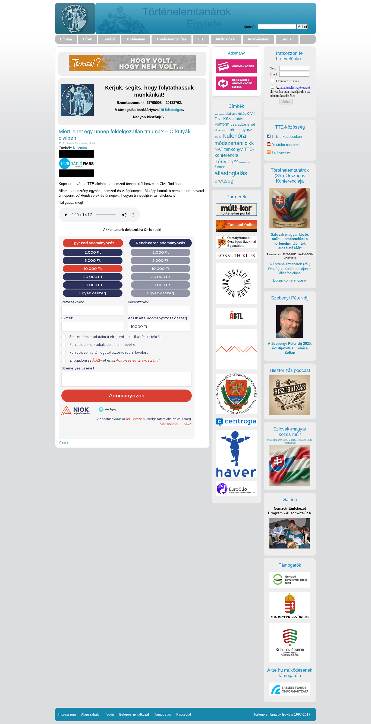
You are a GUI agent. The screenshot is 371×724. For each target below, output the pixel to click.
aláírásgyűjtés (235, 114)
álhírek (220, 167)
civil (251, 113)
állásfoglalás (231, 173)
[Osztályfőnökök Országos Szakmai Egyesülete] (236, 247)
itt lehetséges (172, 110)
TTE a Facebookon (286, 137)
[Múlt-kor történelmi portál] (236, 214)
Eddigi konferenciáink (290, 280)
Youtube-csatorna (285, 145)
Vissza (63, 442)
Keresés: (250, 26)
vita (248, 162)
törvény (242, 162)
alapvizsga (219, 114)
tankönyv (233, 149)
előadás (220, 130)
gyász (246, 129)
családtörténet (243, 124)
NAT (219, 149)
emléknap (233, 130)
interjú (218, 137)
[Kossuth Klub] (236, 258)
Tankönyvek (281, 152)
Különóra (80, 148)
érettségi (225, 181)
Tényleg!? (226, 161)
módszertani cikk (234, 143)
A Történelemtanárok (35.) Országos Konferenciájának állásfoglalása (290, 268)
